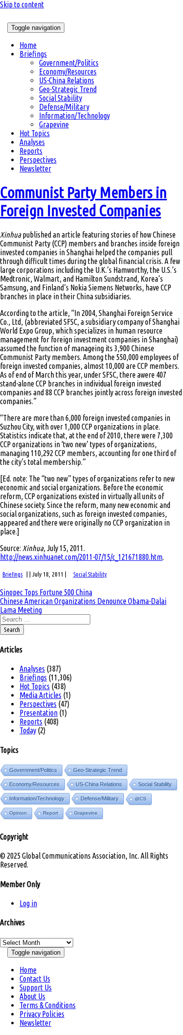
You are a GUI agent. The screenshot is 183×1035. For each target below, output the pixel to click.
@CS (140, 798)
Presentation (39, 712)
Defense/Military (64, 106)
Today (28, 730)
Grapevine (54, 124)
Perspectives (38, 159)
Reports (31, 150)
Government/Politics (69, 62)
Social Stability (60, 98)
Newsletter (35, 168)
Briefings (33, 53)
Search (12, 629)
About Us (32, 996)
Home (28, 45)
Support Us (36, 987)
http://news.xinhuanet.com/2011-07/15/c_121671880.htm (81, 557)
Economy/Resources (68, 71)
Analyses (32, 142)
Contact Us (35, 978)
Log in (28, 903)
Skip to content (22, 4)
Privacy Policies (42, 1014)
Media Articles (40, 695)
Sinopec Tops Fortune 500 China (46, 592)
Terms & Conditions (48, 1005)
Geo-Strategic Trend (68, 89)
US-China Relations (66, 80)
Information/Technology (74, 115)
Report (50, 813)
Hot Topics (35, 133)
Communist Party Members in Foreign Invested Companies (83, 201)
